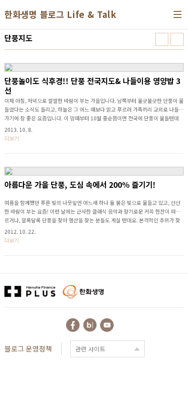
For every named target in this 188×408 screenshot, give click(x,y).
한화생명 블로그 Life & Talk (60, 14)
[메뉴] (177, 14)
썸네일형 (161, 39)
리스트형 (177, 39)
